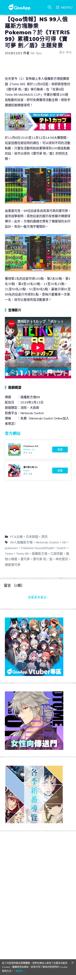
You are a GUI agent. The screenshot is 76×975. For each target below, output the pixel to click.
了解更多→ (19, 971)
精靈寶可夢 (12, 565)
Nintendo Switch (47, 542)
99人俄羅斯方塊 (21, 542)
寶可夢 (25, 559)
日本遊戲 (32, 537)
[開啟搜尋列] (49, 7)
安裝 (60, 449)
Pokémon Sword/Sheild (37, 548)
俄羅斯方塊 (39, 554)
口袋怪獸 (56, 554)
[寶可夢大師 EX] (38, 470)
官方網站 (12, 433)
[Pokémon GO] (38, 449)
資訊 (44, 537)
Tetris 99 (22, 554)
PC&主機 (16, 537)
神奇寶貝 (62, 559)
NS (64, 542)
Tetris (9, 554)
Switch (61, 548)
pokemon (11, 548)
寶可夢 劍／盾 (42, 559)
